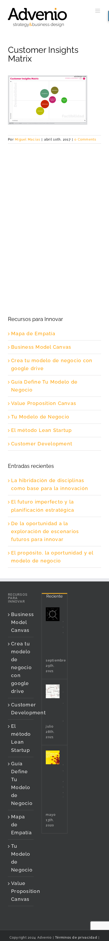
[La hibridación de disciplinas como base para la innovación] (53, 614)
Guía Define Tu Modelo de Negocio (21, 783)
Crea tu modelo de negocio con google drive (21, 667)
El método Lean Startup (41, 430)
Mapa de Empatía (33, 333)
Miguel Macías (27, 139)
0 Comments (85, 139)
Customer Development (41, 443)
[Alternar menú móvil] (98, 10)
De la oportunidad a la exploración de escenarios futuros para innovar (45, 531)
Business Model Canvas (41, 347)
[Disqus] (54, 210)
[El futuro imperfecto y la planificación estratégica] (53, 691)
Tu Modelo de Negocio (40, 417)
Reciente (54, 596)
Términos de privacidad (75, 937)
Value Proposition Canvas (43, 403)
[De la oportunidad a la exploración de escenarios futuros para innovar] (53, 757)
